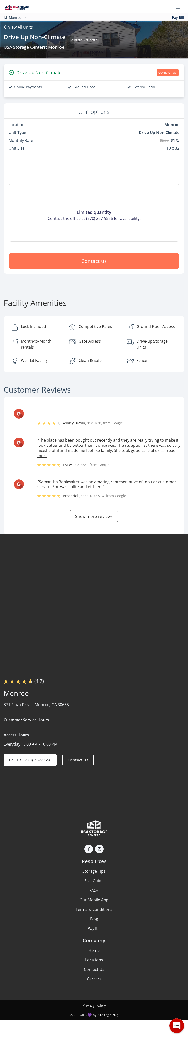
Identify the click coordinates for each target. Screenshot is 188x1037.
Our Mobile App (94, 900)
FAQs (94, 890)
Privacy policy (94, 1005)
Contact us (94, 261)
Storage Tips (94, 871)
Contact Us (94, 969)
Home (94, 950)
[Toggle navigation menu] (179, 7)
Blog (94, 919)
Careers (94, 979)
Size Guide (94, 880)
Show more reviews (94, 516)
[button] (88, 849)
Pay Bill (178, 17)
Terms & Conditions (94, 909)
